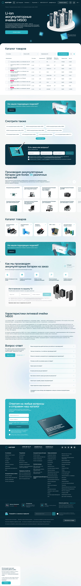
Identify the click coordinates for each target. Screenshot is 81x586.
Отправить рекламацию (24, 464)
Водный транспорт (66, 464)
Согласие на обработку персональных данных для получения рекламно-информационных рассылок (27, 524)
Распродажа (22, 455)
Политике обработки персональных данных (52, 157)
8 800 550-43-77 (44, 2)
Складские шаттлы (52, 458)
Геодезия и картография (53, 491)
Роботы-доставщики (52, 485)
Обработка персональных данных (25, 519)
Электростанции (65, 455)
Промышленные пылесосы (53, 479)
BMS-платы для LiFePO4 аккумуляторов (38, 470)
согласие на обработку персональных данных (54, 156)
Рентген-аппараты (66, 490)
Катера (63, 466)
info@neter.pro (49, 446)
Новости (7, 456)
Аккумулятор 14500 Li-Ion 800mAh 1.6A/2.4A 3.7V (20, 86)
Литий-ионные (8, 475)
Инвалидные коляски (66, 494)
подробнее (4, 579)
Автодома (64, 477)
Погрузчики (50, 462)
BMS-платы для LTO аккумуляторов (37, 473)
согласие (47, 159)
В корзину (6, 62)
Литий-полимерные (9, 481)
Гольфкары (64, 479)
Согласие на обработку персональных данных (44, 519)
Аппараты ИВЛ (65, 492)
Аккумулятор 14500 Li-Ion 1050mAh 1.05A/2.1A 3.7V (18, 68)
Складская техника (52, 455)
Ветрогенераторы (66, 460)
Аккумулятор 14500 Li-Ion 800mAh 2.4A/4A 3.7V (20, 89)
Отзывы (7, 460)
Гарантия (21, 458)
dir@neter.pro (72, 503)
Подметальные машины (53, 477)
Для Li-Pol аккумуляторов (25, 474)
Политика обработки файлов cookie (13, 521)
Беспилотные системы (67, 453)
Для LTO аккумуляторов (24, 478)
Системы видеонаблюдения (54, 494)
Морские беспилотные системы (69, 487)
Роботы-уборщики (52, 481)
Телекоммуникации (52, 456)
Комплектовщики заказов (53, 468)
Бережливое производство (11, 468)
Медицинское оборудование (68, 489)
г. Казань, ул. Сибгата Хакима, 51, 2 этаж (50, 506)
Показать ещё (40, 138)
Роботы (49, 483)
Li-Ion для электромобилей (68, 483)
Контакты (7, 462)
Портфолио (7, 458)
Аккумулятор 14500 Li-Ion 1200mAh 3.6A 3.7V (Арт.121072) (19, 72)
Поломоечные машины (53, 475)
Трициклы (64, 485)
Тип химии (8, 54)
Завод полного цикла (10, 455)
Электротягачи (51, 466)
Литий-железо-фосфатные (11, 477)
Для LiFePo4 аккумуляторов (25, 476)
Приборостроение (52, 489)
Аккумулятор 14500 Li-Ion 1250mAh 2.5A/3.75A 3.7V (18, 75)
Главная (7, 7)
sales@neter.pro (52, 2)
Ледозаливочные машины (53, 472)
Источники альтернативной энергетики (68, 458)
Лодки (63, 470)
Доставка (21, 456)
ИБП (49, 487)
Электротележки (51, 470)
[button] (74, 181)
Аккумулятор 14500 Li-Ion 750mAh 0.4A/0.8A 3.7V (18, 79)
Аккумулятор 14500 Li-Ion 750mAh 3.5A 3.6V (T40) (20, 82)
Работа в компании (9, 464)
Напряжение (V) (44, 54)
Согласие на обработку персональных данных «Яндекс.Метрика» (36, 521)
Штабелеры (50, 460)
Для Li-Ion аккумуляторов (25, 473)
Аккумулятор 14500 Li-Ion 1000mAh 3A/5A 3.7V (19, 65)
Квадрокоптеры (65, 468)
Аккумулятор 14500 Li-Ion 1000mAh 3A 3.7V (20, 61)
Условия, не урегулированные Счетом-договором (26, 467)
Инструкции (22, 460)
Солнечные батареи (66, 462)
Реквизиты (7, 466)
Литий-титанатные (9, 479)
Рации (49, 492)
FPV (48, 496)
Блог (6, 470)
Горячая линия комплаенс (11, 519)
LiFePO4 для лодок (66, 471)
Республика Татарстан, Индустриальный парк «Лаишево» (30, 506)
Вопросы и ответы (23, 462)
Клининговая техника (52, 474)
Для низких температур (67, 496)
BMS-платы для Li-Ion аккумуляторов (38, 467)
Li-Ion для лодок (65, 473)
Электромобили (65, 481)
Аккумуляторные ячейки (15, 7)
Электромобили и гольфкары (68, 475)
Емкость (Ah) (26, 54)
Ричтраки (50, 464)
